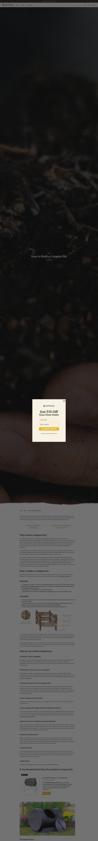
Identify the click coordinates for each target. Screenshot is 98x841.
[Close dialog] (64, 401)
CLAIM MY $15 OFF (49, 429)
